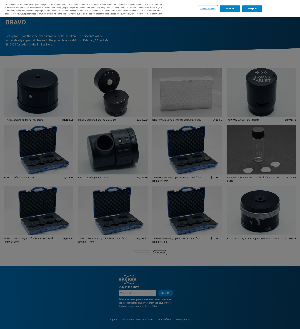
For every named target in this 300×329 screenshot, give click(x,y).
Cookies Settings (207, 8)
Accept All (252, 8)
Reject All (230, 8)
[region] (150, 8)
